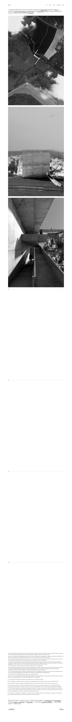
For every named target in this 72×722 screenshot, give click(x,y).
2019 (55, 9)
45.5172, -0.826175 (47, 702)
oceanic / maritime (18, 702)
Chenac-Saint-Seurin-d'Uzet (22, 11)
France (32, 11)
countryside (40, 11)
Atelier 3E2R (43, 9)
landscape (58, 700)
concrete (30, 13)
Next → (62, 709)
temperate (30, 702)
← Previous (11, 709)
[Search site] (46, 5)
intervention (48, 700)
